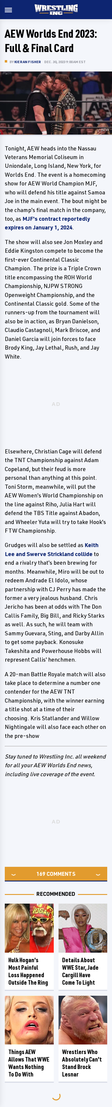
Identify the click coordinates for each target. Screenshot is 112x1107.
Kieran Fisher (27, 62)
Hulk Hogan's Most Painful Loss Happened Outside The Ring (28, 971)
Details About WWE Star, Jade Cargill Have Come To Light (80, 971)
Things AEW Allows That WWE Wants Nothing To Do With (28, 1063)
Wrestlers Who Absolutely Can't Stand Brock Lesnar (82, 1063)
